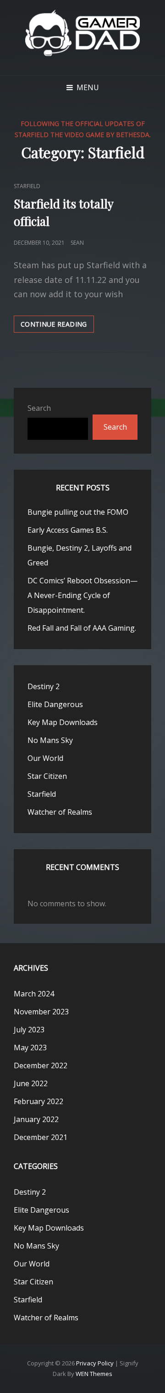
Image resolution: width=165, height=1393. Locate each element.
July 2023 (29, 1030)
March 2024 (34, 994)
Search (39, 408)
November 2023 (41, 1012)
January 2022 (36, 1119)
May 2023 (30, 1047)
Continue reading (57, 326)
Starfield (27, 186)
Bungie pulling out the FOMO (78, 512)
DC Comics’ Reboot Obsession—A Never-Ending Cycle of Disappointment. (83, 595)
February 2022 (38, 1101)
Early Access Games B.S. (68, 530)
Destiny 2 (44, 686)
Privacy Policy (95, 1363)
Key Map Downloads (63, 722)
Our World (45, 758)
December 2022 (40, 1065)
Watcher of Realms (60, 812)
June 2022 (31, 1083)
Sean (77, 243)
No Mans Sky (50, 740)
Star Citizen (47, 776)
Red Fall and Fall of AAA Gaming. (82, 628)
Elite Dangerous (55, 704)
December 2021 (40, 1137)
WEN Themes (94, 1374)
